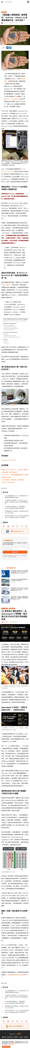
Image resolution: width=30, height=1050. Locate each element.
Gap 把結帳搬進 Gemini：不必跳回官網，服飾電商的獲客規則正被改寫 (16, 496)
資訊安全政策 (10, 1037)
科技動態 (4, 12)
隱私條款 (4, 1037)
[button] (2, 2)
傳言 (14, 78)
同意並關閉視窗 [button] (6, 1046)
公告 (16, 96)
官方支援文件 (6, 285)
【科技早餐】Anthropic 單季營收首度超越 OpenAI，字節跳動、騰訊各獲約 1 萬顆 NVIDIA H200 (20, 598)
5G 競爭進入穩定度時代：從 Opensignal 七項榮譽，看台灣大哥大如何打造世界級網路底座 (16, 502)
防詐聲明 (26, 1037)
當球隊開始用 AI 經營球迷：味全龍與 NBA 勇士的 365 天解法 (16, 512)
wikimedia (13, 405)
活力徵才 (21, 1037)
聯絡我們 (16, 1037)
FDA (13, 460)
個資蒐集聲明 (10, 555)
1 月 (13, 255)
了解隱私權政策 (11, 1044)
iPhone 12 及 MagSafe (12, 99)
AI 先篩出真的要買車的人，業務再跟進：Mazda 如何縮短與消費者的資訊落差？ (15, 507)
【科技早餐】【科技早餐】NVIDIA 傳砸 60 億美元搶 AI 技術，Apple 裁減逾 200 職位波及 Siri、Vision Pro (19, 572)
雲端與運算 (12, 608)
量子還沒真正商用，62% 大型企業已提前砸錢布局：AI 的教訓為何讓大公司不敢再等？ (16, 516)
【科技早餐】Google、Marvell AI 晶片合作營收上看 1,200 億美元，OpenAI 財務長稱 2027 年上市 (19, 589)
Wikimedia (17, 69)
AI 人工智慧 (4, 608)
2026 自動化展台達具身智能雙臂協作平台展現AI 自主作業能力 (19, 580)
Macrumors (6, 460)
